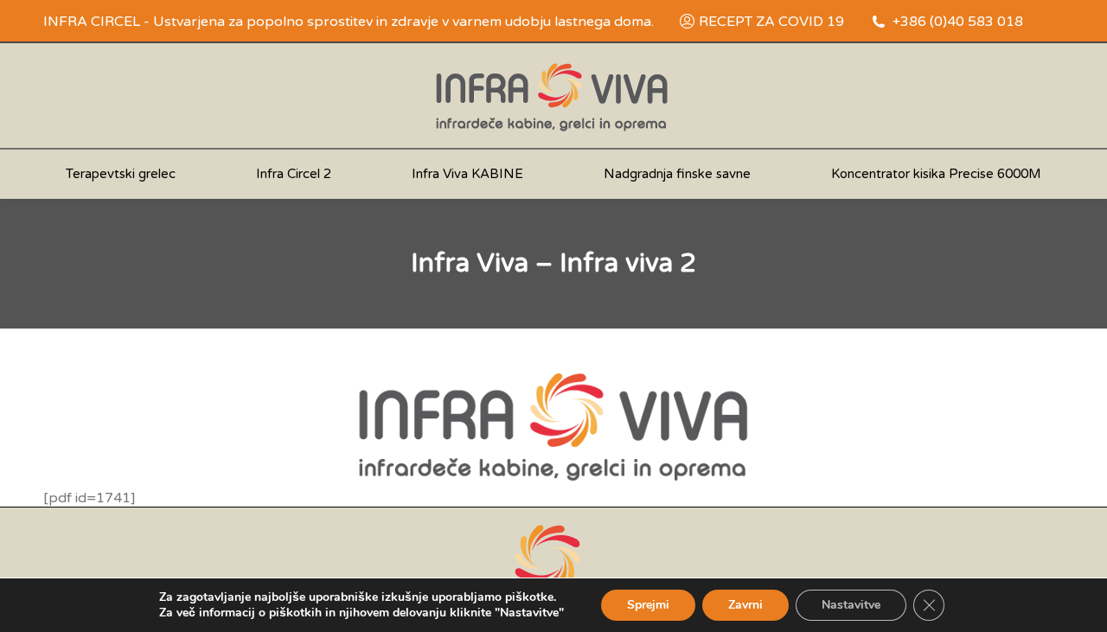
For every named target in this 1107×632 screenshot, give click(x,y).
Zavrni (745, 605)
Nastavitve (851, 605)
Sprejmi (648, 605)
